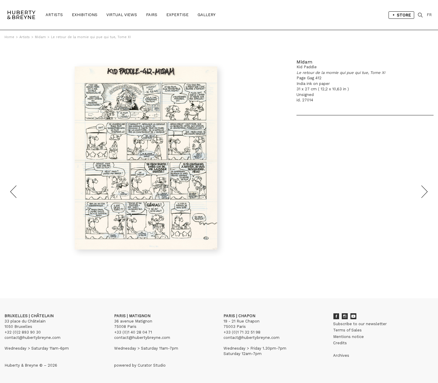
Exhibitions (84, 15)
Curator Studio (152, 365)
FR (429, 15)
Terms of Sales (347, 330)
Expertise (177, 15)
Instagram (345, 316)
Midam (40, 37)
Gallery (206, 15)
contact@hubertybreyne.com (32, 337)
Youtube (353, 316)
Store (404, 15)
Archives (341, 355)
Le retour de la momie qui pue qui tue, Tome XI (91, 37)
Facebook (336, 316)
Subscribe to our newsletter (360, 324)
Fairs (151, 15)
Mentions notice (348, 336)
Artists (54, 15)
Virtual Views (121, 15)
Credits (340, 343)
